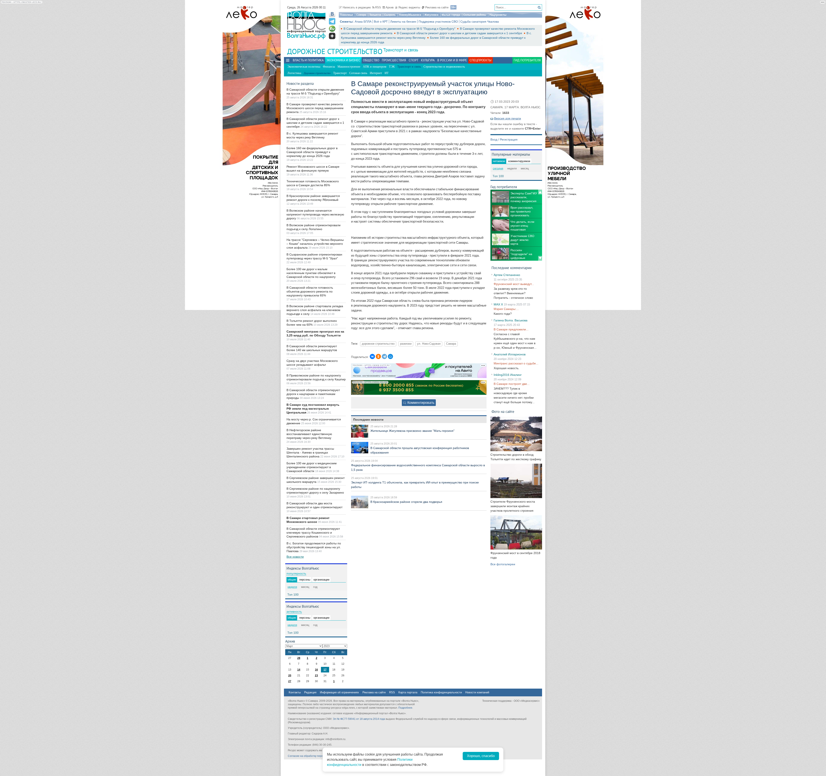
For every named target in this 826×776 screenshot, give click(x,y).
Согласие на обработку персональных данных (316, 755)
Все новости (295, 556)
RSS (378, 7)
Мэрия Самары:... (506, 309)
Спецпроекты (481, 60)
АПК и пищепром (374, 66)
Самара (361, 14)
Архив (390, 7)
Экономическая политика (303, 66)
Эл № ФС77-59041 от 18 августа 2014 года (359, 718)
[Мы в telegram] (332, 21)
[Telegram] (384, 356)
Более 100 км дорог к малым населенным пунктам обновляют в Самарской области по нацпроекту (311, 273)
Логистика (294, 73)
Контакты (295, 692)
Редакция (310, 692)
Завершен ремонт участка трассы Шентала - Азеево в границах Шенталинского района (310, 452)
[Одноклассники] (378, 356)
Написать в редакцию (357, 7)
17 (325, 669)
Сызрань (390, 14)
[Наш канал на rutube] (332, 28)
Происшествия (394, 60)
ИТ (387, 73)
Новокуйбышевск (410, 14)
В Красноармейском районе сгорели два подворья (406, 501)
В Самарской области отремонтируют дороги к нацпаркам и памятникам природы (313, 394)
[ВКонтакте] (372, 356)
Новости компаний (477, 692)
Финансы (329, 66)
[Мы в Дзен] (332, 36)
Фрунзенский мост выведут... (514, 284)
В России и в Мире (452, 60)
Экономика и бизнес (343, 60)
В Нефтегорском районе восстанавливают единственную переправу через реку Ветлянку (309, 434)
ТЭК (392, 66)
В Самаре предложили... (511, 329)
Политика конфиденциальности (441, 692)
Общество (371, 60)
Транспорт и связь (400, 50)
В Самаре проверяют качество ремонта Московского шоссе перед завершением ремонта (315, 108)
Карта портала (407, 692)
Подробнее (405, 707)
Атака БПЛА (363, 21)
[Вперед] (540, 258)
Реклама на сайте (436, 7)
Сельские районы (474, 14)
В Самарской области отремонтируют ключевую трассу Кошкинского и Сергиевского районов (313, 532)
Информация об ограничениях (339, 692)
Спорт (413, 60)
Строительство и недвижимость (444, 66)
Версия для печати (507, 118)
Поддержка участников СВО (438, 21)
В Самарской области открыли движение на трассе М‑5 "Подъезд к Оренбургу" (400, 28)
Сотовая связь (358, 73)
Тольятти (375, 14)
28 (298, 658)
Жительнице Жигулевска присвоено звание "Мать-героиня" (412, 430)
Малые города (451, 14)
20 (289, 675)
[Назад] (540, 192)
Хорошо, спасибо (481, 756)
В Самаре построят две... (512, 384)
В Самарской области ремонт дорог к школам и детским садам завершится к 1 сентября (460, 33)
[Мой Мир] (390, 356)
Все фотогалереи (502, 564)
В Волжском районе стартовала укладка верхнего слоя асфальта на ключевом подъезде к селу (315, 310)
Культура (428, 60)
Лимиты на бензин (403, 21)
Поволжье (346, 14)
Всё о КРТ (381, 21)
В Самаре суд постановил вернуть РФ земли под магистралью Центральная (313, 408)
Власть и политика (308, 60)
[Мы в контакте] (332, 14)
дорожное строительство (378, 343)
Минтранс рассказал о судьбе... (516, 363)
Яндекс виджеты (409, 7)
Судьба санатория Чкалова (479, 21)
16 (316, 669)
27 (289, 681)
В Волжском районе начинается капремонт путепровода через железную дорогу (315, 214)
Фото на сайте (503, 411)
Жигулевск (431, 14)
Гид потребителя (527, 60)
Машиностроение (348, 66)
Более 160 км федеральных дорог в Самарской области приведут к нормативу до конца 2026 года (312, 152)
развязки (405, 343)
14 (298, 669)
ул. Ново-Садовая (429, 343)
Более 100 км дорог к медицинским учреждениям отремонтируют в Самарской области (312, 467)
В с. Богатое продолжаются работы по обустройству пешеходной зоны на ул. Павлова (314, 547)
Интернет (376, 73)
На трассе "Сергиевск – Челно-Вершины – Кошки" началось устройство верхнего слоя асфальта (315, 243)
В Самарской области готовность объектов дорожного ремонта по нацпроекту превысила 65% (310, 291)
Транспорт (340, 73)
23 (316, 675)
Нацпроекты (497, 14)
